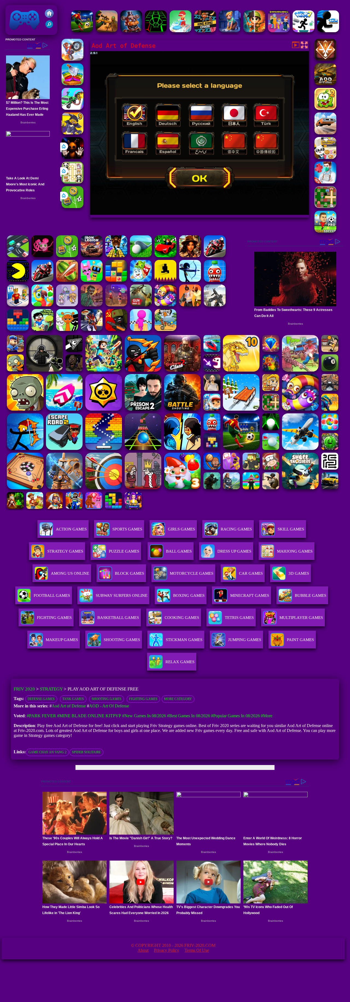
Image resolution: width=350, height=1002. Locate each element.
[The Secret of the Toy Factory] (72, 157)
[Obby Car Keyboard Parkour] (165, 255)
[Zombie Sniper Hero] (107, 30)
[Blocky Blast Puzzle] (116, 280)
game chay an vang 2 (47, 752)
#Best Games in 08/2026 (188, 715)
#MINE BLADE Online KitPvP (89, 715)
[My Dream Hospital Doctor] (325, 182)
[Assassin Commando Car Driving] (72, 108)
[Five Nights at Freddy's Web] (131, 30)
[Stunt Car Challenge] (325, 133)
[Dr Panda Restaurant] (325, 157)
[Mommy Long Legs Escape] (42, 255)
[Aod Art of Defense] (325, 59)
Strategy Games (65, 551)
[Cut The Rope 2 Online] (325, 108)
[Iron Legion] (92, 255)
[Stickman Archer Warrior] (190, 280)
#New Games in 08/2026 (144, 715)
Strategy (51, 689)
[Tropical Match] (42, 305)
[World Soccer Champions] (82, 30)
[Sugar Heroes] (141, 280)
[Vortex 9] (116, 305)
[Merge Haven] (230, 30)
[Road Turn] (18, 255)
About (143, 950)
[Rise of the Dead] (92, 305)
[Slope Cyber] (156, 30)
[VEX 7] (303, 30)
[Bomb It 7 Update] (325, 206)
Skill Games (291, 529)
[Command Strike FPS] (215, 305)
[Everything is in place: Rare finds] (190, 255)
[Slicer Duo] (72, 83)
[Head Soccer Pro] (325, 231)
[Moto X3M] (165, 329)
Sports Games (127, 529)
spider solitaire (86, 752)
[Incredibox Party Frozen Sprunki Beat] (92, 280)
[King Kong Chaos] (205, 30)
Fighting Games (143, 699)
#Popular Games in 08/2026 (235, 715)
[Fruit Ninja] (67, 280)
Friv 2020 (24, 689)
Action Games (71, 529)
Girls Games (181, 529)
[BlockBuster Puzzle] (18, 329)
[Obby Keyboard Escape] (116, 255)
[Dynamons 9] (72, 133)
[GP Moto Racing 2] (42, 280)
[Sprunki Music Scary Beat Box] (67, 329)
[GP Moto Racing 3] (215, 255)
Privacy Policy (166, 950)
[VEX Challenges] (328, 30)
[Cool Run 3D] (141, 329)
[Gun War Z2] (141, 305)
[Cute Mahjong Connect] (72, 182)
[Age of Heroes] (254, 30)
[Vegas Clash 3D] (92, 329)
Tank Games (73, 699)
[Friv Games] (49, 16)
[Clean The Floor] (180, 30)
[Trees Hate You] (42, 329)
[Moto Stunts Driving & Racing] (72, 59)
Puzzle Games (124, 551)
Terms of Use (197, 950)
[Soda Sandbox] (215, 280)
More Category (178, 699)
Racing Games (236, 529)
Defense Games (41, 699)
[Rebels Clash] (190, 305)
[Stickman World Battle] (116, 329)
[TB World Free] (67, 305)
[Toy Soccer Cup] (72, 206)
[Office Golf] (141, 255)
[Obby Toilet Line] (18, 305)
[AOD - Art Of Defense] (325, 83)
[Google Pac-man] (18, 280)
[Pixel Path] (165, 280)
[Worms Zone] (165, 305)
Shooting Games (106, 699)
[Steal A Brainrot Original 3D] (279, 30)
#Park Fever (41, 715)
